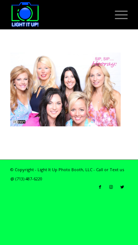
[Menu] (117, 14)
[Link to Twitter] (122, 186)
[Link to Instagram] (111, 186)
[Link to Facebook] (100, 186)
